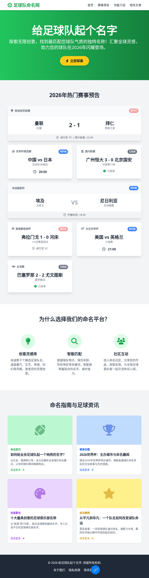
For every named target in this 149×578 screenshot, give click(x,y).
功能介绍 (119, 5)
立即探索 (76, 61)
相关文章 (135, 5)
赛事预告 (103, 5)
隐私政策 (74, 570)
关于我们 (59, 570)
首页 (90, 5)
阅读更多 (16, 469)
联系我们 (90, 570)
